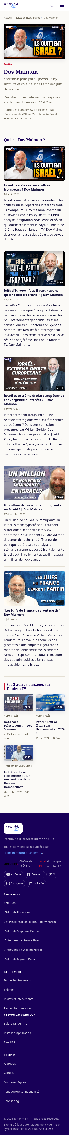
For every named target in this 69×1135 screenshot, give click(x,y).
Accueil (8, 17)
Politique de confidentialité (21, 1091)
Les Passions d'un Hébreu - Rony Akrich (30, 921)
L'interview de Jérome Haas (21, 940)
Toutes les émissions (17, 980)
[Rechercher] (52, 5)
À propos (10, 1063)
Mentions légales (15, 1082)
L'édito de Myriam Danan (20, 959)
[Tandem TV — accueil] (11, 5)
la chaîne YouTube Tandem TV (23, 852)
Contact (9, 1073)
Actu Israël (11, 715)
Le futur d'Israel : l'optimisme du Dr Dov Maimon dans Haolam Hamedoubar (17, 779)
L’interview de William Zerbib (23, 949)
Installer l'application (17, 1033)
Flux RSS (9, 1042)
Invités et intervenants (27, 17)
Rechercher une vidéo (18, 1008)
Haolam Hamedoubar (18, 766)
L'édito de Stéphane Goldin (21, 931)
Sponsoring (11, 1101)
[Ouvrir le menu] (61, 5)
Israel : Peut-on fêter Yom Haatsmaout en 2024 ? (50, 727)
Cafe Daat (10, 903)
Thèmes (9, 990)
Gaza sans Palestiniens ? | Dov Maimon (18, 725)
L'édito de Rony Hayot (18, 912)
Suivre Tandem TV (15, 1023)
